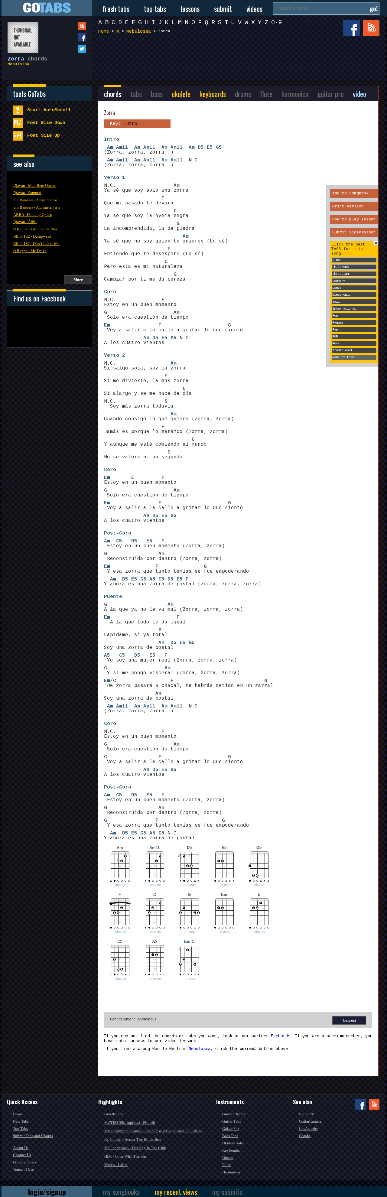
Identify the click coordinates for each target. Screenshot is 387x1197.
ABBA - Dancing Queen (32, 214)
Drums (227, 1157)
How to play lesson (354, 219)
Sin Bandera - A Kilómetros (35, 200)
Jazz (336, 302)
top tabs (155, 8)
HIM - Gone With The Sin (125, 1156)
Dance (336, 288)
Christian (340, 274)
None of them (343, 357)
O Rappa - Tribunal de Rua (35, 229)
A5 (152, 579)
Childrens (340, 267)
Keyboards (231, 1150)
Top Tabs (20, 1128)
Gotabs (305, 1136)
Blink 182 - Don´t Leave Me (36, 243)
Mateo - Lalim (116, 1165)
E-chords (280, 1036)
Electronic (341, 295)
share (70, 37)
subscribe (70, 26)
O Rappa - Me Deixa (30, 251)
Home (103, 31)
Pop (335, 315)
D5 (201, 147)
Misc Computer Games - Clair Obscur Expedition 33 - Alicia (153, 1131)
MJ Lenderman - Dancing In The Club (135, 1148)
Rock (336, 343)
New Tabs (21, 1121)
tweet (70, 49)
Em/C (110, 681)
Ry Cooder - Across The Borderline (132, 1139)
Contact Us (22, 1155)
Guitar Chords (233, 1114)
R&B (335, 336)
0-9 (276, 22)
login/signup (47, 1191)
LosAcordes (308, 1128)
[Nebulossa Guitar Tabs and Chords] (20, 34)
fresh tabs (115, 8)
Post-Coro (117, 533)
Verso (111, 178)
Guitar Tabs (231, 1121)
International (344, 309)
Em (107, 325)
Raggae (337, 322)
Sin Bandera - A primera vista (36, 207)
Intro (111, 139)
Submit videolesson (354, 232)
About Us (20, 1147)
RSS (371, 28)
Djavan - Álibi (25, 222)
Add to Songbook (350, 193)
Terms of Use (23, 1169)
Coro (110, 292)
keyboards (213, 93)
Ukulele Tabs (233, 1143)
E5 (210, 147)
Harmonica (231, 1172)
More (78, 279)
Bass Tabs (230, 1136)
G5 (219, 147)
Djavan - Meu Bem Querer (34, 185)
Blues (336, 260)
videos (254, 8)
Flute (226, 1165)
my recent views (176, 1191)
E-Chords (306, 1114)
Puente (113, 597)
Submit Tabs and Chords (33, 1136)
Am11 (122, 147)
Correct (349, 1020)
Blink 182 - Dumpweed (32, 236)
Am (110, 147)
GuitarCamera (310, 1121)
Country (338, 281)
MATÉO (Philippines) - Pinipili (129, 1122)
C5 (119, 541)
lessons (190, 8)
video (359, 93)
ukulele (181, 93)
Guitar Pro (230, 1128)
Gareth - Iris (113, 1114)
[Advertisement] (240, 59)
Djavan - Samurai (27, 192)
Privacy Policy (25, 1162)
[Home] (47, 8)
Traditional (342, 350)
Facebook (351, 28)
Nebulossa (18, 64)
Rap (335, 329)
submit (223, 8)
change (120, 884)
